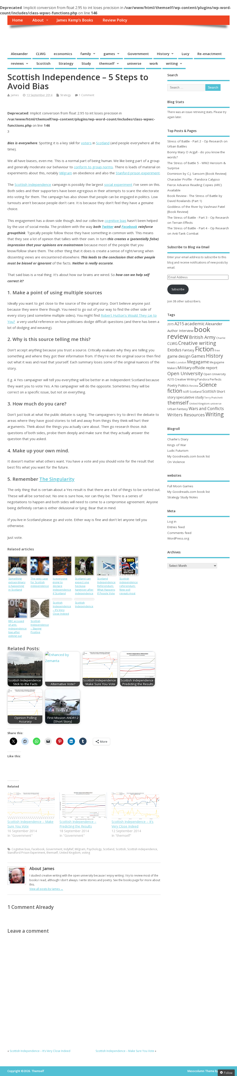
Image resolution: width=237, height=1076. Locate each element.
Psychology (94, 849)
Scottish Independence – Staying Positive (40, 626)
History (163, 53)
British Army (202, 337)
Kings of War (176, 445)
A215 (179, 323)
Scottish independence (142, 849)
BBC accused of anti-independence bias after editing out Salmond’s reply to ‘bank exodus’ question (17, 628)
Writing (215, 414)
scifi (186, 391)
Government (138, 53)
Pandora (203, 379)
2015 (170, 324)
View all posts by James (46, 889)
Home (17, 20)
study (199, 397)
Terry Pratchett (213, 397)
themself (107, 63)
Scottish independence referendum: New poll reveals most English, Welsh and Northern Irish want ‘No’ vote (128, 586)
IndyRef (68, 849)
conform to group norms (93, 167)
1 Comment (86, 95)
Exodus (174, 350)
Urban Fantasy (177, 409)
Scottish (43, 63)
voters (86, 143)
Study (86, 63)
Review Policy (115, 20)
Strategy (66, 63)
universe (134, 63)
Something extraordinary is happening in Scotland (16, 584)
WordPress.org (178, 538)
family (85, 53)
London (181, 362)
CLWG (41, 53)
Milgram (65, 173)
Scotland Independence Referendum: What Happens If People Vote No (106, 586)
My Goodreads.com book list (188, 456)
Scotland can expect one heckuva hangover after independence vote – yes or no (84, 586)
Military (185, 367)
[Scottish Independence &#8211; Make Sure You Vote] (31, 805)
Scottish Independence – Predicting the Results (77, 823)
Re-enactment (209, 53)
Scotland (102, 143)
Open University (185, 373)
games (109, 53)
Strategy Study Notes (182, 497)
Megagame (198, 362)
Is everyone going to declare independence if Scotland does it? (62, 586)
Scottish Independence (33, 184)
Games (198, 356)
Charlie (220, 338)
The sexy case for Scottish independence (40, 582)
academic (195, 323)
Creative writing (197, 343)
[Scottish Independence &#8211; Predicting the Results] (83, 805)
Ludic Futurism (177, 450)
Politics (183, 385)
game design (178, 356)
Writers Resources (186, 415)
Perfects (215, 379)
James (15, 95)
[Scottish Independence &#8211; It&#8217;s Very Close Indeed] (135, 805)
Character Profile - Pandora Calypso (193, 179)
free (217, 350)
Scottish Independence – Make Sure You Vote (125, 1051)
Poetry (172, 385)
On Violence (176, 462)
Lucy (185, 53)
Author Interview (180, 330)
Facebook (129, 226)
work (154, 63)
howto (171, 362)
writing (172, 63)
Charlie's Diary (177, 439)
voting (86, 853)
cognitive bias (115, 220)
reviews (17, 63)
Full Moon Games (180, 486)
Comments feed (179, 533)
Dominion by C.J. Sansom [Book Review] (196, 174)
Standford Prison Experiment (26, 853)
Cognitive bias (21, 849)
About (38, 20)
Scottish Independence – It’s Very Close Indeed (62, 608)
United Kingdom (70, 853)
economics (63, 53)
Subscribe (178, 289)
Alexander (19, 53)
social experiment (118, 184)
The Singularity (57, 479)
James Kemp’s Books (75, 20)
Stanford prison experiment (138, 173)
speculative (185, 397)
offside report (204, 367)
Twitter (107, 226)
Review (193, 385)
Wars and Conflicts (206, 408)
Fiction (204, 349)
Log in (171, 521)
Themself (25, 35)
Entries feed (176, 527)
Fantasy (188, 350)
